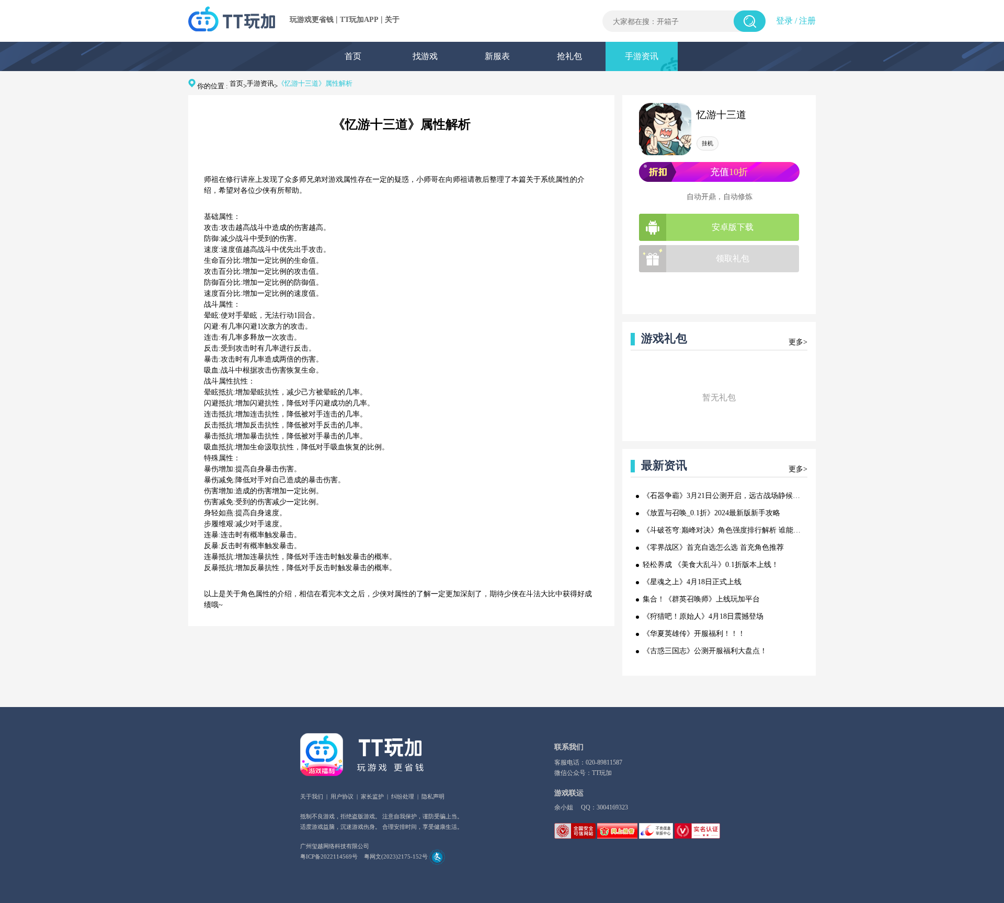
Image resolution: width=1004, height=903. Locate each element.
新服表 (497, 56)
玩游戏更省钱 (312, 20)
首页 (353, 56)
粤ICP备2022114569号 (329, 856)
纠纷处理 (402, 796)
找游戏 (425, 56)
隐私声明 (432, 796)
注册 (807, 20)
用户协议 (341, 796)
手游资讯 (641, 56)
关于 (392, 20)
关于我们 (311, 796)
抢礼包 (569, 56)
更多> (798, 342)
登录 (784, 20)
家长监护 (372, 796)
